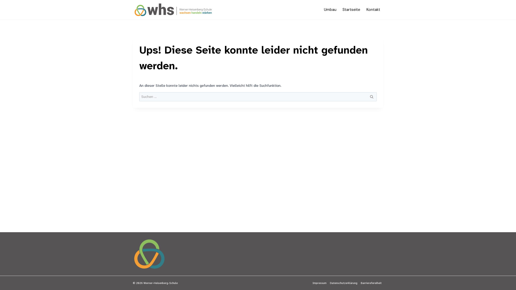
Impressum (320, 283)
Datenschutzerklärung (343, 283)
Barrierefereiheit (371, 283)
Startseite (351, 9)
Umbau (330, 9)
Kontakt (373, 9)
